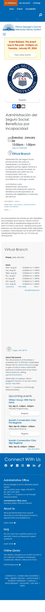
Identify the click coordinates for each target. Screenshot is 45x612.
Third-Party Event (29, 204)
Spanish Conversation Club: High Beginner (22, 441)
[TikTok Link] (39, 465)
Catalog (36, 3)
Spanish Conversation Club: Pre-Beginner (22, 421)
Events (19, 9)
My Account (24, 3)
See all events (33, 449)
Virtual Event (18, 204)
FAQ (6, 578)
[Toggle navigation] (4, 34)
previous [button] (10, 287)
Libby (11, 9)
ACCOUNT (24, 583)
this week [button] (22, 287)
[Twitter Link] (11, 465)
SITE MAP (34, 583)
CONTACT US (10, 576)
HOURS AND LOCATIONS (28, 576)
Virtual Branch (21, 153)
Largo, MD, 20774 (19, 350)
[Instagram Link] (22, 465)
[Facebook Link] (5, 465)
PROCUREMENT (11, 583)
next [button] (36, 287)
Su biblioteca (10, 3)
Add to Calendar (19, 148)
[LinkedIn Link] (34, 465)
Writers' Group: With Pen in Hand (22, 401)
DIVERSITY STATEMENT (16, 581)
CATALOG (32, 581)
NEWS (22, 586)
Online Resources (25, 365)
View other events (22, 55)
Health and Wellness (11, 206)
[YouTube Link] (28, 465)
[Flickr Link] (17, 465)
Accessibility (31, 9)
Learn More (8, 523)
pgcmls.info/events (14, 375)
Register (22, 100)
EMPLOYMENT (32, 578)
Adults (17, 201)
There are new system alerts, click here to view (21, 593)
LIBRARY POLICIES (17, 578)
